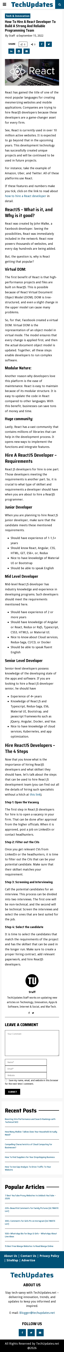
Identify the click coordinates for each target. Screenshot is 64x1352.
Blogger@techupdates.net (37, 1312)
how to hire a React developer (25, 196)
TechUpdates (32, 4)
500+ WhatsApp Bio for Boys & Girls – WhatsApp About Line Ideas (31, 1235)
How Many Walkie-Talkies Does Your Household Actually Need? (31, 1133)
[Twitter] (31, 1332)
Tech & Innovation (18, 16)
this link (35, 794)
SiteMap (12, 1260)
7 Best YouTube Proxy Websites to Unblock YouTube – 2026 (30, 1197)
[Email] (40, 1332)
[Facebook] (22, 1332)
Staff (12, 35)
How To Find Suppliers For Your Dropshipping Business (30, 1157)
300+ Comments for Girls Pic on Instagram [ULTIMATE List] (30, 1222)
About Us (10, 1256)
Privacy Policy (49, 1256)
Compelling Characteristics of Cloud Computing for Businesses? (28, 1145)
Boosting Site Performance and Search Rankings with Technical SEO (30, 1120)
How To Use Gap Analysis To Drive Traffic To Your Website (28, 1168)
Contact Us (28, 1256)
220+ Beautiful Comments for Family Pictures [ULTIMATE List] (32, 1209)
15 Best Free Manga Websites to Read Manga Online (29, 1246)
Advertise (28, 1260)
